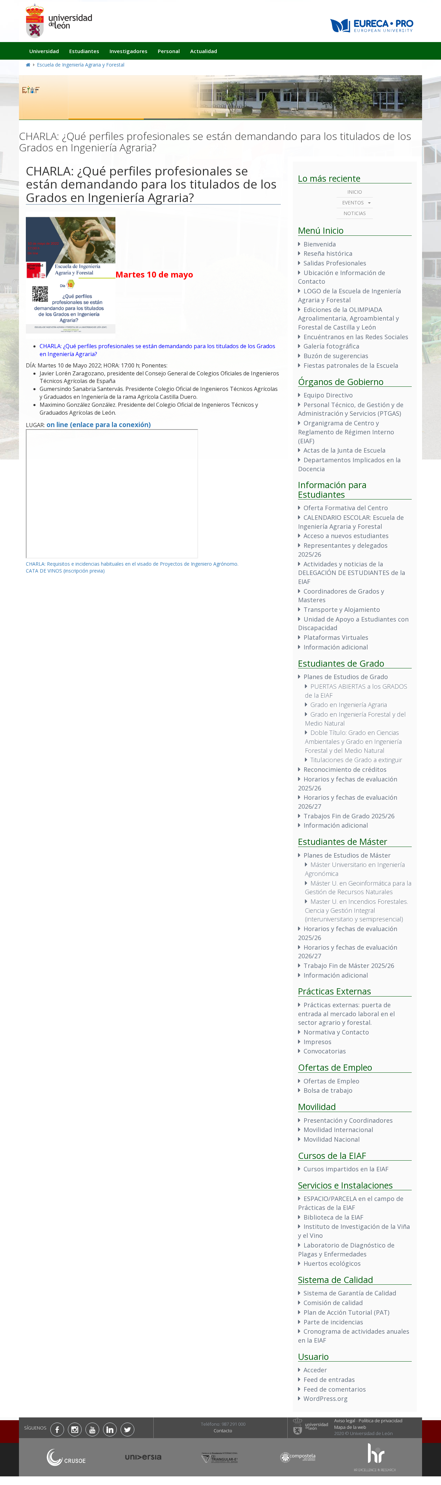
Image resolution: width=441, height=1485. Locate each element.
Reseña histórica (328, 253)
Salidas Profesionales (335, 263)
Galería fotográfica (331, 346)
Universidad (44, 51)
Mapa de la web (350, 1427)
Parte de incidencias (333, 1322)
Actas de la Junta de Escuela (345, 450)
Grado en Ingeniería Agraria (348, 704)
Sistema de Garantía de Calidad (350, 1293)
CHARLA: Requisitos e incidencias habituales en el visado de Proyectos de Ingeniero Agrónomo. (132, 563)
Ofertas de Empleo (331, 1081)
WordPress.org (326, 1398)
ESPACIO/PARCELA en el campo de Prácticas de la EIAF (350, 1203)
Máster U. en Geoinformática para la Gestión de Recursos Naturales (358, 887)
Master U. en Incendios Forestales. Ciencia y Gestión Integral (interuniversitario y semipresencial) (356, 910)
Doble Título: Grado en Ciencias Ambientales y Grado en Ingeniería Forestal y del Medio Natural (353, 741)
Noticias (354, 213)
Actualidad (203, 51)
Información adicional (336, 647)
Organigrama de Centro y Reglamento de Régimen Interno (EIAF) (346, 432)
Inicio (354, 192)
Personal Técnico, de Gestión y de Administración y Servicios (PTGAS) (350, 409)
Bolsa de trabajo (328, 1090)
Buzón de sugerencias (336, 356)
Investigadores (128, 51)
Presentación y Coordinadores (348, 1120)
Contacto (223, 1430)
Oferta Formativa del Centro (346, 508)
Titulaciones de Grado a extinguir (356, 760)
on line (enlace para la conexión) (99, 424)
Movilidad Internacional (338, 1129)
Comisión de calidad (333, 1303)
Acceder (315, 1370)
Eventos (353, 202)
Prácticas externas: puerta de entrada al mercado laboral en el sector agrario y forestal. (346, 1014)
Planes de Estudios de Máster (347, 855)
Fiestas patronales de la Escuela (351, 365)
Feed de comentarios (335, 1389)
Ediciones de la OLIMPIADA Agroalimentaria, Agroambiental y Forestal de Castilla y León (348, 318)
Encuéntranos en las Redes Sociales (356, 337)
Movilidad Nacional (332, 1139)
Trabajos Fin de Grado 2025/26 (349, 816)
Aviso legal (344, 1420)
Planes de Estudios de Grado (346, 677)
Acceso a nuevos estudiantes (346, 536)
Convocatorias (325, 1051)
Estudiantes (84, 51)
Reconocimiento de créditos (345, 769)
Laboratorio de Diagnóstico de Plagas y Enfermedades (346, 1249)
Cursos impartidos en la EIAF (346, 1169)
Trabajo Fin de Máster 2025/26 (349, 965)
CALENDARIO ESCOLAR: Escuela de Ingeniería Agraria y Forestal (351, 522)
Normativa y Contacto (336, 1032)
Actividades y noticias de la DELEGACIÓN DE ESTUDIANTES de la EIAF (351, 573)
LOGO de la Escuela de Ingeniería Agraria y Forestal (349, 295)
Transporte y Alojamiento (342, 609)
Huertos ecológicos (332, 1263)
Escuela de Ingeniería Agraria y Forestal (80, 64)
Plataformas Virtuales (336, 637)
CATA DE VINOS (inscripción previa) (65, 570)
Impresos (317, 1042)
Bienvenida (320, 244)
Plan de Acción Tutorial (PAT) (346, 1312)
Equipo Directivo (328, 395)
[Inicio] (58, 20)
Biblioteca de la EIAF (333, 1217)
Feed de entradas (329, 1379)
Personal (169, 51)
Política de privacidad (380, 1420)
